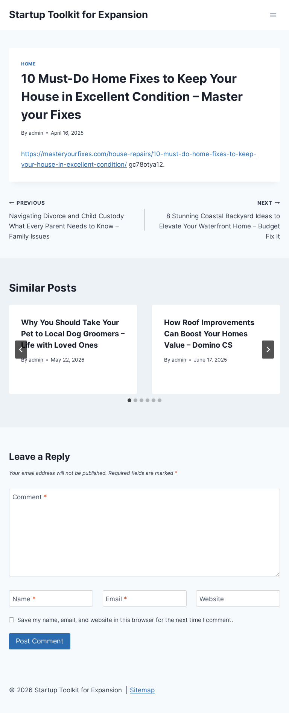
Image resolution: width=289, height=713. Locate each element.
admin (36, 133)
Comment (29, 497)
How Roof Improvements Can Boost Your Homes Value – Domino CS (209, 334)
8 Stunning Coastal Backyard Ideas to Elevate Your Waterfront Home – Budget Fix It (219, 220)
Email (116, 598)
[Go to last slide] (21, 350)
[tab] (129, 400)
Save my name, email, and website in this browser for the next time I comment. (125, 619)
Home (28, 64)
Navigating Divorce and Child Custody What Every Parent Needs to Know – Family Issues (66, 220)
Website (211, 598)
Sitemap (142, 690)
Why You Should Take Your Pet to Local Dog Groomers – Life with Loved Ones (73, 334)
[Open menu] (273, 15)
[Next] (268, 350)
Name (24, 598)
